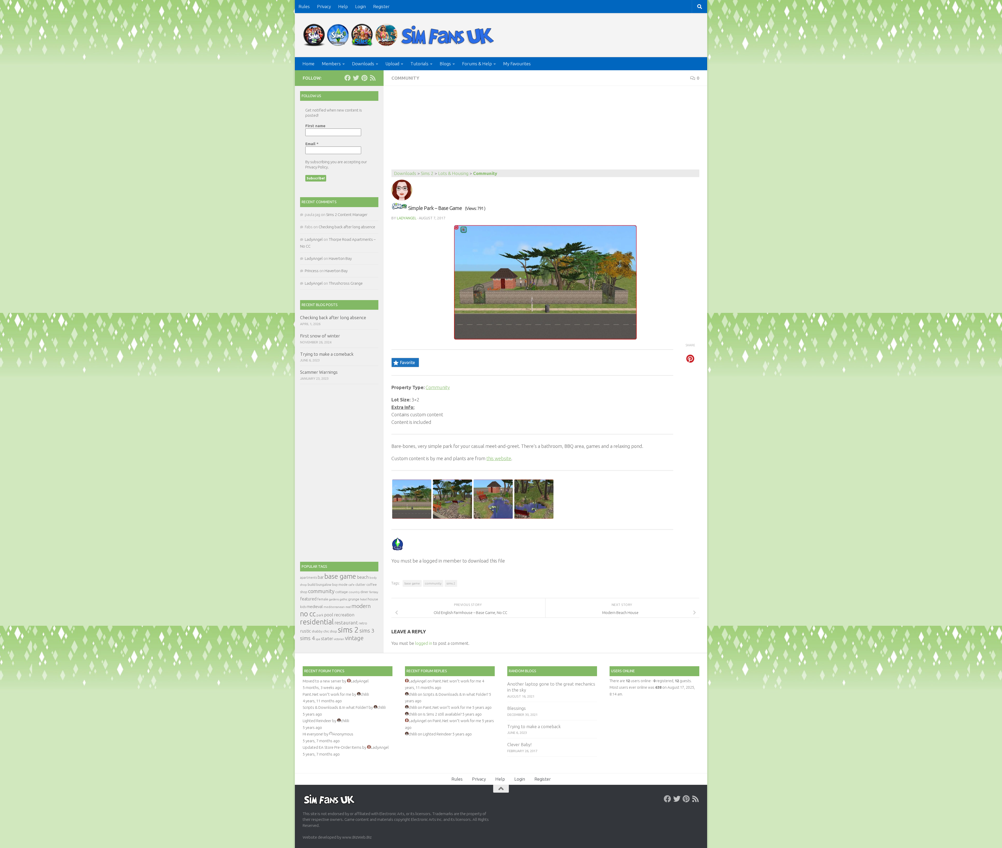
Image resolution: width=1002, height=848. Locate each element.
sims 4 (307, 638)
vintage (354, 638)
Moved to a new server (322, 681)
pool (328, 614)
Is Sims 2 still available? (442, 714)
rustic (305, 631)
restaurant (346, 622)
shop (333, 631)
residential (317, 622)
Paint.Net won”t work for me (327, 694)
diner (364, 592)
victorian (339, 639)
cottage (341, 592)
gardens (334, 599)
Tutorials (419, 63)
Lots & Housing (453, 173)
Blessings (516, 708)
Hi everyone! (313, 734)
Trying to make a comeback (327, 354)
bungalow (323, 584)
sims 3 (367, 631)
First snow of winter (320, 335)
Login (360, 6)
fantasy (373, 592)
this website (498, 458)
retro (363, 623)
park (320, 615)
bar (321, 577)
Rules (304, 6)
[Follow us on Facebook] (347, 78)
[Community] (399, 208)
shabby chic (320, 631)
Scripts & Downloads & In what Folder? (335, 707)
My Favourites (517, 63)
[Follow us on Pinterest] (364, 78)
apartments (308, 577)
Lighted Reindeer (317, 720)
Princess (312, 270)
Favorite (407, 362)
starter (327, 638)
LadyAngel (406, 218)
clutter (360, 584)
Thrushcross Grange (346, 283)
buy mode (340, 584)
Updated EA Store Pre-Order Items (332, 747)
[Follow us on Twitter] (356, 78)
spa (318, 639)
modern (361, 606)
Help (343, 6)
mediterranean (334, 607)
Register (381, 6)
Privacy (324, 6)
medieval (315, 606)
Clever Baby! (519, 744)
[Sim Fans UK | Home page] (400, 35)
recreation (344, 614)
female (322, 599)
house (373, 599)
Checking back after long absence (347, 227)
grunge (353, 599)
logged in (423, 643)
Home (308, 63)
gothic (343, 599)
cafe (351, 584)
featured (308, 598)
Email (312, 144)
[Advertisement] (545, 130)
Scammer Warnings (319, 372)
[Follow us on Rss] (372, 78)
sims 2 (450, 583)
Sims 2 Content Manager (346, 214)
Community (405, 77)
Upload (392, 63)
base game (412, 583)
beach (363, 577)
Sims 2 (427, 173)
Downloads (363, 63)
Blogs (445, 63)
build (311, 584)
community (433, 583)
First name (315, 126)
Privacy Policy (316, 167)
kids (303, 607)
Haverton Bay (340, 258)
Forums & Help (477, 63)
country (354, 592)
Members (331, 63)
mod (348, 607)
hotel (363, 599)
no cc (308, 614)
